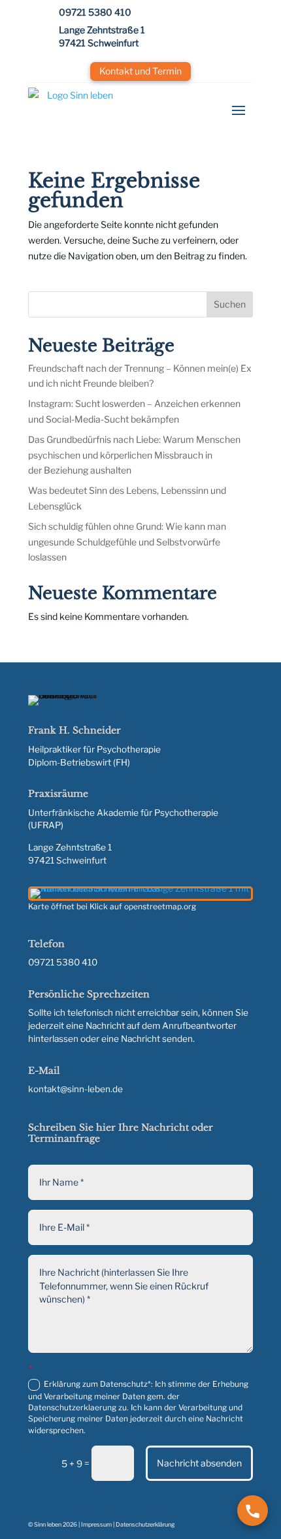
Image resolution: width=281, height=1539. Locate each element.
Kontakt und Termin (140, 70)
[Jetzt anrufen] (252, 1510)
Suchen (230, 304)
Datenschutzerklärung (145, 1524)
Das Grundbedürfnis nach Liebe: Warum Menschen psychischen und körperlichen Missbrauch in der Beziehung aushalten (134, 455)
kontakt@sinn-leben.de (75, 1089)
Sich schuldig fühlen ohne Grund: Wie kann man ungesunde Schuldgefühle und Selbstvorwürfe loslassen (127, 542)
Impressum (96, 1524)
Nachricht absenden (199, 1462)
